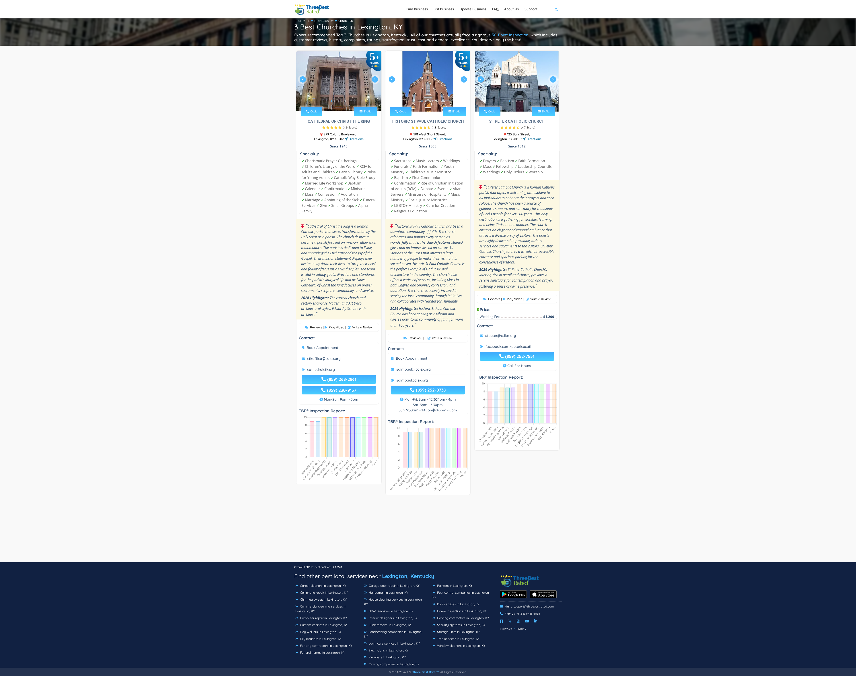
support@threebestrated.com (534, 606)
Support (531, 9)
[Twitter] (510, 621)
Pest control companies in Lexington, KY (461, 595)
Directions (356, 139)
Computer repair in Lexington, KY (323, 618)
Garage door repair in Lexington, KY (394, 586)
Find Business (417, 9)
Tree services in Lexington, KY (458, 639)
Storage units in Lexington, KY (458, 632)
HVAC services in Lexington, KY (390, 611)
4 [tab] (342, 101)
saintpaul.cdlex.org (412, 380)
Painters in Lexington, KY (454, 586)
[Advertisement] (428, 531)
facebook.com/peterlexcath (508, 346)
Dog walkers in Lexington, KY (320, 632)
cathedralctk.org (321, 369)
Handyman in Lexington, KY (388, 593)
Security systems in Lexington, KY (461, 625)
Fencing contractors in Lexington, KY (325, 646)
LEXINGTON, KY (324, 21)
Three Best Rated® (425, 672)
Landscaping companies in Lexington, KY (393, 634)
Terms (521, 629)
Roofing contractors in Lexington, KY (462, 618)
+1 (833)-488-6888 (528, 613)
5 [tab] (345, 101)
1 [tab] (331, 101)
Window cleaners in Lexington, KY (460, 646)
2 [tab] (334, 101)
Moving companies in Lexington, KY (393, 664)
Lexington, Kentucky (408, 576)
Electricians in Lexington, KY (388, 650)
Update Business (473, 9)
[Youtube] (527, 621)
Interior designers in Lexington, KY (393, 618)
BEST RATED (302, 21)
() (350, 127)
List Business (444, 9)
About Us (511, 9)
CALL (313, 111)
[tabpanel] (338, 81)
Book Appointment (322, 347)
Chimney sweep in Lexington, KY (323, 599)
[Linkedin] (535, 621)
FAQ (495, 9)
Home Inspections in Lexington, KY (461, 611)
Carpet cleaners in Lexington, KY (322, 586)
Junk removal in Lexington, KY (390, 625)
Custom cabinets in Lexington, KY (323, 625)
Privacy (506, 629)
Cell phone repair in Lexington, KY (323, 593)
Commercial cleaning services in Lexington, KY (320, 608)
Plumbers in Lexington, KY (387, 657)
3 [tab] (338, 101)
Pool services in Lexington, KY (457, 604)
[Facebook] (501, 621)
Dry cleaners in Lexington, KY (320, 639)
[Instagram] (518, 621)
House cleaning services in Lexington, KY (393, 601)
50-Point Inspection (510, 34)
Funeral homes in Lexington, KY (322, 653)
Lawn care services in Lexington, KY (394, 643)
